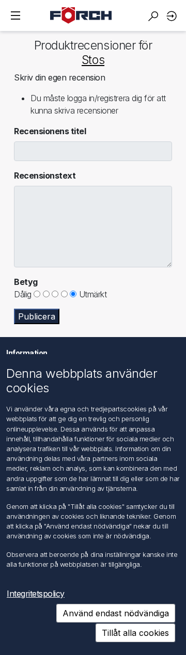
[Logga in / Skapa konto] (173, 15)
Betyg (26, 282)
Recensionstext (44, 175)
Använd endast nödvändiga (116, 613)
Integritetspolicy (36, 593)
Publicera (36, 316)
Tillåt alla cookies (135, 633)
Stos (93, 60)
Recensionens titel (50, 131)
